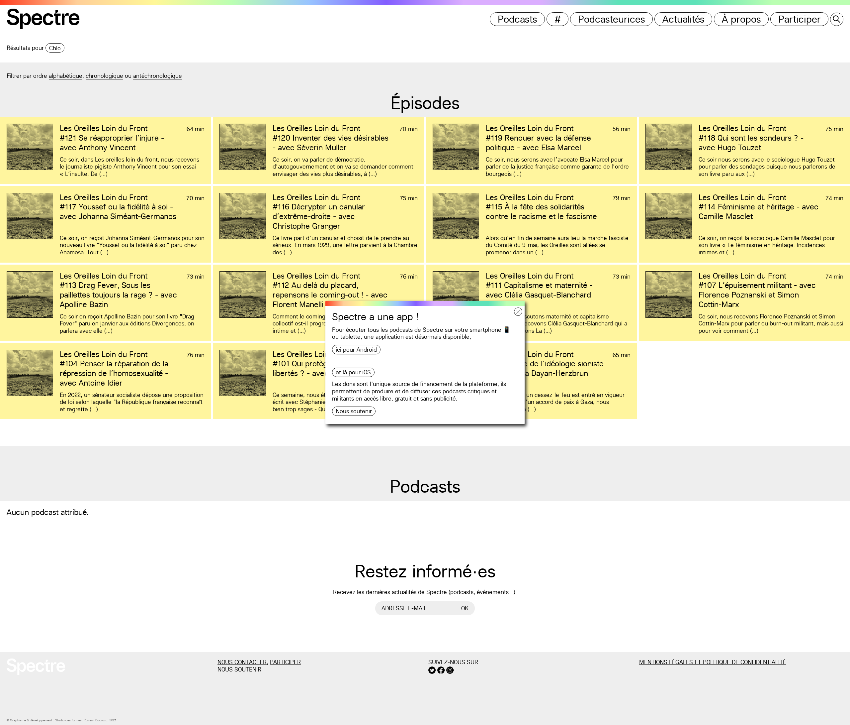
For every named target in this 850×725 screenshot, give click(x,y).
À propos (741, 19)
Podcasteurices (611, 19)
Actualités (683, 19)
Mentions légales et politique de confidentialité (712, 662)
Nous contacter (242, 662)
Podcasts (517, 19)
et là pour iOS (353, 372)
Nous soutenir (354, 411)
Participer (799, 19)
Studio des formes (68, 720)
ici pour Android (356, 349)
